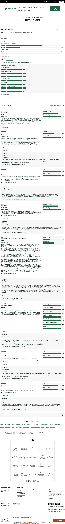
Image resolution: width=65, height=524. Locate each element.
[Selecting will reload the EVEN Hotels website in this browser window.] (24, 466)
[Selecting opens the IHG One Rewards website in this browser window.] (32, 481)
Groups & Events (22, 10)
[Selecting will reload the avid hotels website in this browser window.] (15, 474)
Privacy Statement (42, 522)
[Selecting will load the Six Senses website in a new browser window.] (15, 448)
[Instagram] (8, 491)
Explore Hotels (36, 489)
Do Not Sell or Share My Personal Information (56, 495)
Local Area (41, 7)
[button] (61, 2)
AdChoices (51, 491)
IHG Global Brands (21, 493)
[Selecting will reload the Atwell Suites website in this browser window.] (24, 474)
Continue (59, 520)
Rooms (24, 7)
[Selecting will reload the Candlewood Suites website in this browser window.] (49, 474)
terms (29, 521)
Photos (29, 10)
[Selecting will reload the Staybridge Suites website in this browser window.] (32, 474)
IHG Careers (19, 492)
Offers (19, 7)
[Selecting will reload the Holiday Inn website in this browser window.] (40, 466)
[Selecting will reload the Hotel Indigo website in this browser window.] (15, 457)
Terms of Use (52, 489)
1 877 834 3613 (16, 504)
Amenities (30, 7)
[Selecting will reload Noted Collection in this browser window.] (22, 457)
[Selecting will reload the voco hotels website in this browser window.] (29, 457)
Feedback (51, 498)
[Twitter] (5, 491)
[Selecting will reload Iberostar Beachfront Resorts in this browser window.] (50, 457)
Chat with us (19, 496)
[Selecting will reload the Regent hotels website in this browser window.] (24, 448)
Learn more (51, 509)
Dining (35, 7)
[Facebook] (2, 491)
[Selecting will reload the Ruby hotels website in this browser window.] (36, 457)
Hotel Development (21, 495)
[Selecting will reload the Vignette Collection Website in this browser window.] (40, 448)
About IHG (19, 490)
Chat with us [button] (5, 1)
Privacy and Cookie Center (55, 493)
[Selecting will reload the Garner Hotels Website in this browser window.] (49, 466)
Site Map (51, 496)
